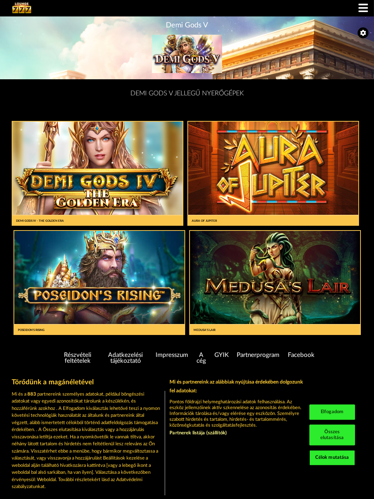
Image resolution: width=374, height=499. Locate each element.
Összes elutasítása (332, 435)
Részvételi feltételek (77, 358)
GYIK (221, 355)
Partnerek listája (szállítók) (198, 433)
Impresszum (172, 355)
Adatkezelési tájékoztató (125, 358)
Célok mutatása (332, 458)
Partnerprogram (258, 355)
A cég (201, 358)
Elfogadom (332, 412)
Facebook (301, 355)
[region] (187, 435)
